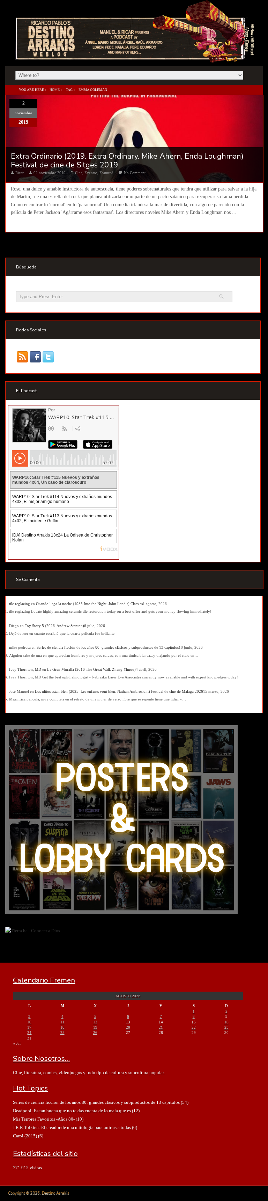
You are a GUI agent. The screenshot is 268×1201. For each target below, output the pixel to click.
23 (226, 1027)
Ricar (19, 173)
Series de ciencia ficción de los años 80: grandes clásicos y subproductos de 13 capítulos (108, 647)
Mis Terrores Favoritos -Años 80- (44, 1119)
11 (62, 1022)
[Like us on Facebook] (35, 357)
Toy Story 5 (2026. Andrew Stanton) (54, 626)
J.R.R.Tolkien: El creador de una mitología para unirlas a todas (72, 1127)
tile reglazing (19, 604)
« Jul (17, 1043)
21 (161, 1027)
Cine (78, 173)
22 (194, 1027)
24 (29, 1032)
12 (95, 1022)
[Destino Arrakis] (135, 55)
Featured (106, 173)
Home (55, 90)
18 (62, 1027)
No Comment (135, 173)
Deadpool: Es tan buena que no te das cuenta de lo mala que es (72, 1110)
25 (62, 1032)
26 (95, 1032)
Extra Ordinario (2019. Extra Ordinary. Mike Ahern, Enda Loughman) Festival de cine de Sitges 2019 (127, 160)
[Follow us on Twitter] (48, 357)
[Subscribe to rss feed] (22, 357)
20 (128, 1027)
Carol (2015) (25, 1135)
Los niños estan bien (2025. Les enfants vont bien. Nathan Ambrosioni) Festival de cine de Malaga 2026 (119, 691)
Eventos (90, 173)
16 (226, 1022)
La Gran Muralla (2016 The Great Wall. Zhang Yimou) (91, 669)
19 (95, 1027)
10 (29, 1022)
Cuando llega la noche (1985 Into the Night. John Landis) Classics (89, 604)
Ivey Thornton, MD (25, 669)
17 (29, 1027)
